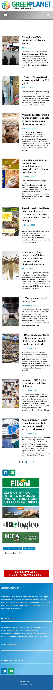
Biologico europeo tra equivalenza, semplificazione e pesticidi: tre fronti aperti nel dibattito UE (36, 166)
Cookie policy (26, 684)
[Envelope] (12, 473)
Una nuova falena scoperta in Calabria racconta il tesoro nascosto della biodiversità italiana (33, 258)
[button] (5, 15)
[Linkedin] (5, 473)
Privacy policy (25, 681)
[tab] (12, 548)
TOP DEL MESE (29, 548)
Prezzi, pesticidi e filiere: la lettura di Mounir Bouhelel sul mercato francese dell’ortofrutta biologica (35, 214)
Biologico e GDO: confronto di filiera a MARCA (33, 40)
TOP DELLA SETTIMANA (13, 548)
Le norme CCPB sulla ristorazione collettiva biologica (34, 383)
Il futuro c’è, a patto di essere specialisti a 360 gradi (35, 80)
